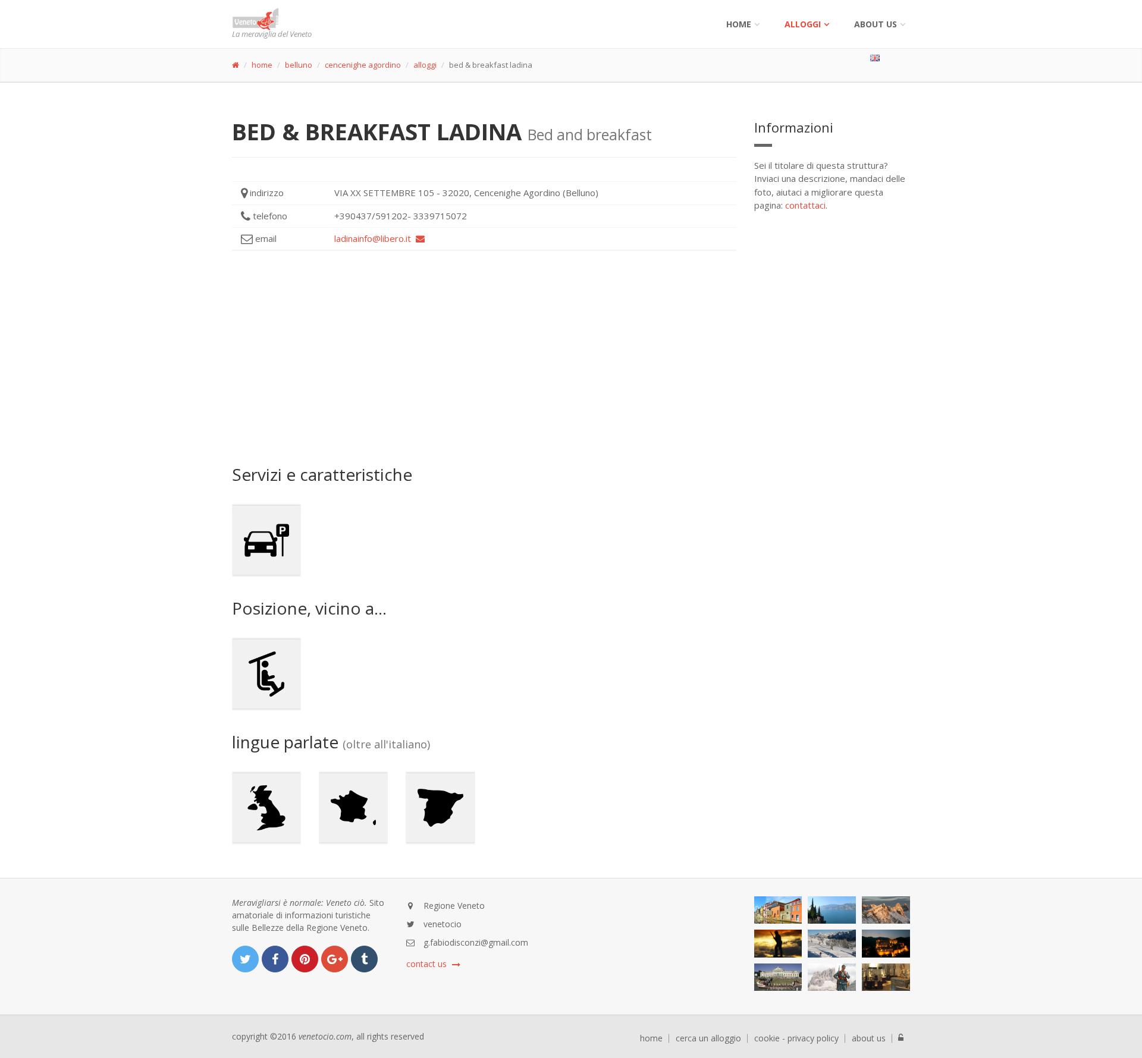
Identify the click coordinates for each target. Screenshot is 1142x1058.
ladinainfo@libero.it (375, 238)
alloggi (803, 24)
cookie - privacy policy (796, 1038)
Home (738, 24)
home (262, 64)
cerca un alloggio (708, 1038)
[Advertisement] (484, 358)
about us (869, 1038)
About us (875, 24)
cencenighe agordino (363, 64)
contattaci (805, 205)
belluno (298, 64)
